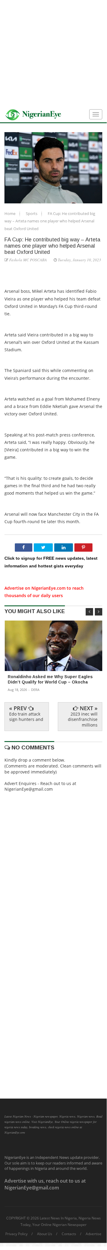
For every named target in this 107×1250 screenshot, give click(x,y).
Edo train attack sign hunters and (26, 716)
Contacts (69, 1234)
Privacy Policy (16, 1234)
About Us (44, 1234)
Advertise (93, 1234)
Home (10, 213)
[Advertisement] (53, 53)
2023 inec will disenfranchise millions (83, 719)
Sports (32, 213)
